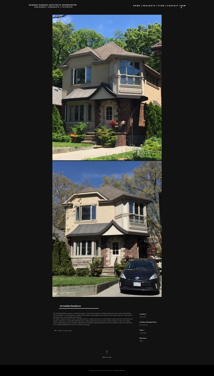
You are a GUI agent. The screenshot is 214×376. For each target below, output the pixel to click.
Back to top (107, 357)
